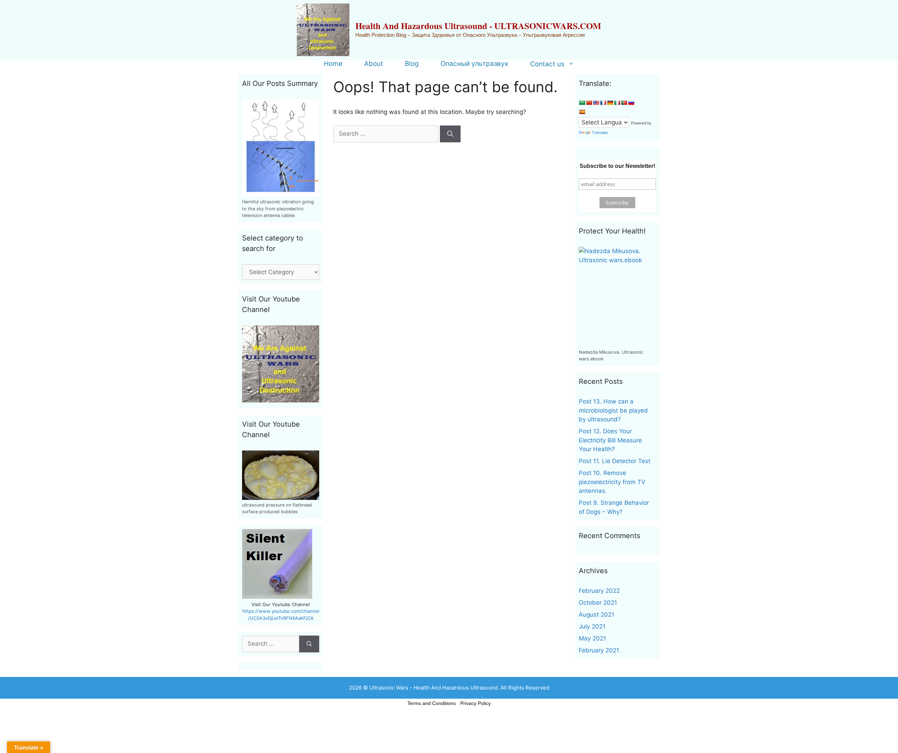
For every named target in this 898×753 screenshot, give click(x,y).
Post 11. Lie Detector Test (614, 460)
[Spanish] (582, 112)
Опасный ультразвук (474, 63)
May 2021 (592, 638)
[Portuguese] (624, 103)
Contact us (547, 64)
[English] (596, 103)
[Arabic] (582, 103)
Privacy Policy (475, 703)
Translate (600, 132)
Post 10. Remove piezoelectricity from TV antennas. (612, 481)
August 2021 (596, 614)
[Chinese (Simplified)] (589, 103)
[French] (603, 103)
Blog (412, 63)
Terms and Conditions (431, 703)
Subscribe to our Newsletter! (617, 166)
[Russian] (631, 103)
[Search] (450, 134)
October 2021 (598, 602)
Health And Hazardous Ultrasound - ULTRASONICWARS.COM (478, 25)
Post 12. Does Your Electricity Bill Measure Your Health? (610, 440)
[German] (610, 103)
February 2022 (599, 590)
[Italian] (617, 103)
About (373, 63)
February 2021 (599, 650)
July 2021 (592, 626)
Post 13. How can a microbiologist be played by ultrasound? (613, 410)
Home (333, 63)
